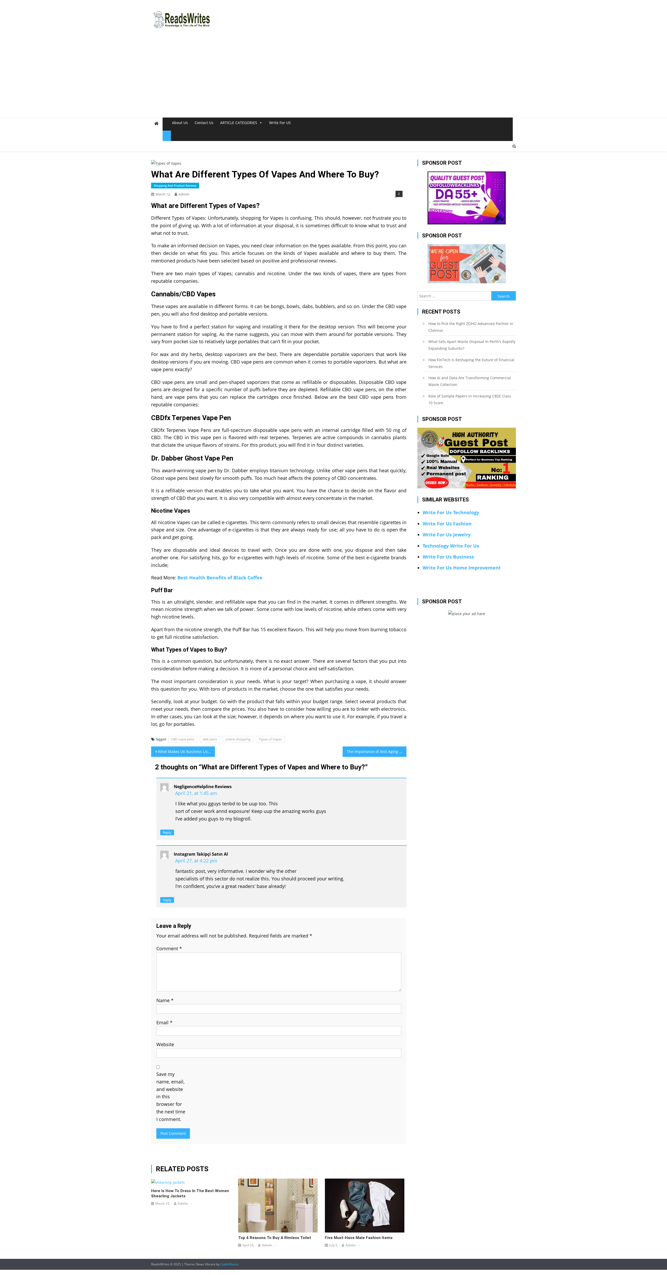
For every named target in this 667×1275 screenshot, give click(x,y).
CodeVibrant (229, 1264)
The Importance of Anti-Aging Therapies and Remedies (376, 751)
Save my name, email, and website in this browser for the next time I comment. (170, 1096)
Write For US (280, 122)
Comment (169, 948)
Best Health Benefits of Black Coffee (220, 577)
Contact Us (204, 122)
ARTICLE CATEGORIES (238, 122)
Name (165, 1000)
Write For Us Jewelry (447, 534)
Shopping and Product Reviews (175, 185)
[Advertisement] (333, 78)
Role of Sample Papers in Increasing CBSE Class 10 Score (469, 399)
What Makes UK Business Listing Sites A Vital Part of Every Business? (186, 751)
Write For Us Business (448, 557)
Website (165, 1044)
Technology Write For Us (451, 546)
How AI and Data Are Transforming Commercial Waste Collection (469, 381)
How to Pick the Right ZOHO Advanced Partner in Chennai (470, 327)
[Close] (167, 136)
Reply (167, 832)
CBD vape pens (182, 739)
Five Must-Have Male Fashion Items (359, 1237)
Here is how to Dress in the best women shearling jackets (190, 1193)
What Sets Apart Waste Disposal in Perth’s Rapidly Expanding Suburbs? (471, 345)
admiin (183, 194)
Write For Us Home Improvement (462, 568)
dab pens (210, 739)
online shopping (237, 739)
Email (164, 1022)
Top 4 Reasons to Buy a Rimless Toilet (274, 1237)
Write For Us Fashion (447, 523)
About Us (180, 122)
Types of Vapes (270, 739)
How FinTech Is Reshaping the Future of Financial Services (471, 363)
